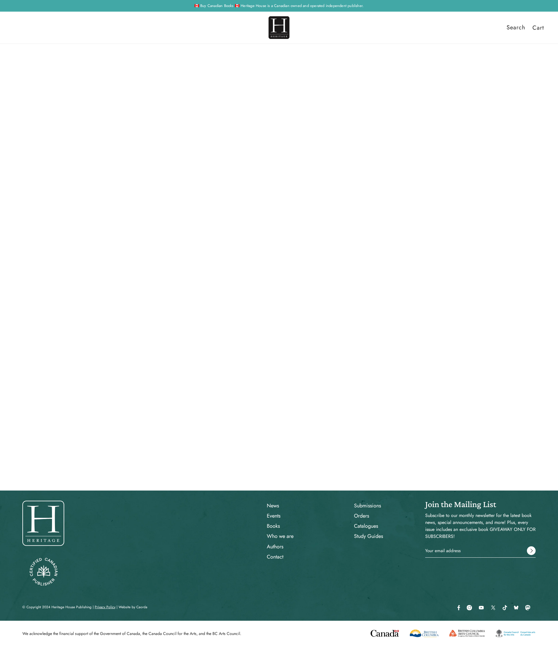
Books (273, 526)
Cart (538, 27)
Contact (275, 557)
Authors (275, 546)
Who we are (280, 536)
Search (516, 27)
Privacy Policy (105, 607)
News (273, 505)
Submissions (367, 505)
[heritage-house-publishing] (279, 27)
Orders (361, 516)
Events (273, 516)
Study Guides (368, 536)
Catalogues (366, 526)
